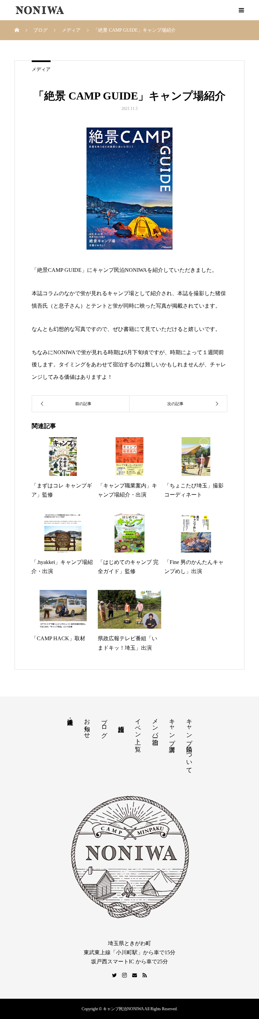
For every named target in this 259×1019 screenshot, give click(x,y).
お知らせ (87, 724)
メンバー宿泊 (155, 724)
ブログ (104, 724)
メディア (41, 69)
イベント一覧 (138, 728)
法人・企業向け (70, 718)
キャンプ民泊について (189, 742)
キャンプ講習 (172, 728)
